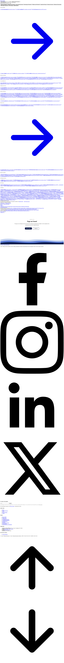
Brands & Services (5, 510)
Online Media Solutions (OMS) (10, 210)
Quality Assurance (13, 206)
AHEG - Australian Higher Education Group (30, 208)
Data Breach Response (5, 522)
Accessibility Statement (5, 519)
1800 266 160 (21, 201)
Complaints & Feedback (5, 520)
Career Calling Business (18, 210)
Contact (3, 513)
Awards (18, 206)
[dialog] (32, 102)
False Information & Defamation (7, 524)
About (3, 511)
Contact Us (4, 211)
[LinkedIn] (32, 436)
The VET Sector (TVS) (40, 208)
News (1, 211)
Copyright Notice (4, 521)
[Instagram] (32, 373)
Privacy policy (40, 504)
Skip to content (2, 0)
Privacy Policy (12, 506)
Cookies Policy (4, 518)
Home (1, 204)
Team (16, 206)
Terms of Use (4, 517)
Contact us (36, 228)
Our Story (4, 206)
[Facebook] (32, 310)
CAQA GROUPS (3, 1)
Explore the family (16, 1)
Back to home (28, 228)
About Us (1, 205)
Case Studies (22, 206)
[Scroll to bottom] (32, 662)
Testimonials (27, 206)
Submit (10, 503)
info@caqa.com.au (27, 201)
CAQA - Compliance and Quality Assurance (16, 208)
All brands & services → (26, 210)
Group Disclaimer (5, 534)
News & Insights (4, 512)
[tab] (3, 4)
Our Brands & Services (3, 207)
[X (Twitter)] (32, 499)
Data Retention (4, 523)
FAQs (24, 206)
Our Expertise (8, 206)
